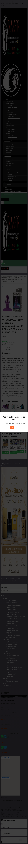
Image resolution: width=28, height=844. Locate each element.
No (16, 427)
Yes (12, 427)
